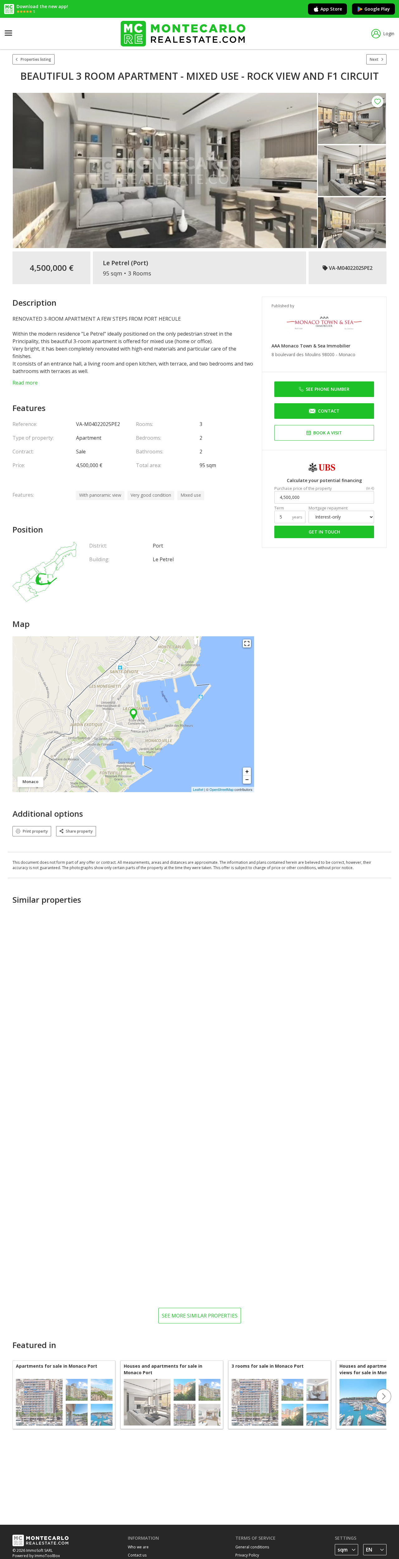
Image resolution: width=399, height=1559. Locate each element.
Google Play (377, 9)
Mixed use (190, 495)
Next (374, 59)
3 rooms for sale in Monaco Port (268, 1366)
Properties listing (36, 59)
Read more (25, 382)
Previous (12, 1396)
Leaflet (198, 789)
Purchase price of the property (303, 488)
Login (388, 33)
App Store (331, 9)
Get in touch (324, 532)
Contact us (137, 1555)
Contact (328, 411)
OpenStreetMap (221, 789)
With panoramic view (100, 495)
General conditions (252, 1547)
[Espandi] (247, 643)
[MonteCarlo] (183, 33)
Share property (79, 831)
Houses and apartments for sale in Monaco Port (163, 1369)
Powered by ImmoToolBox (36, 1555)
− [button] (247, 779)
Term (279, 508)
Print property (35, 831)
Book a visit (327, 433)
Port (139, 263)
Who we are (138, 1547)
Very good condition (151, 495)
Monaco (347, 354)
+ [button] (247, 771)
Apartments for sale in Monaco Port (56, 1366)
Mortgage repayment (328, 508)
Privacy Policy (247, 1555)
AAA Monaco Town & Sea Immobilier (311, 346)
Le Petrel (116, 263)
